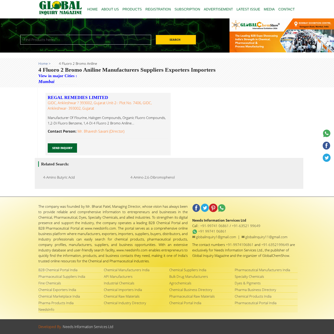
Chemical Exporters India (57, 289)
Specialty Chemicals (249, 276)
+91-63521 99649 (246, 225)
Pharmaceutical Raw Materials (192, 296)
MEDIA (269, 9)
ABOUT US (110, 9)
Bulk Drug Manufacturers (188, 276)
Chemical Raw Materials (122, 296)
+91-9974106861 (240, 244)
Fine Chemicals (49, 283)
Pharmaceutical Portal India (256, 303)
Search (175, 40)
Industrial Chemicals (119, 283)
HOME (92, 9)
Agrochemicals (180, 283)
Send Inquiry (62, 148)
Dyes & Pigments (248, 283)
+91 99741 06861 (212, 231)
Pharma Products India (56, 303)
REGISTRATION (158, 9)
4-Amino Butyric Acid (57, 177)
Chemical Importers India (123, 289)
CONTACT (286, 9)
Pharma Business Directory (255, 289)
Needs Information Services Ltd (88, 326)
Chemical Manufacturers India (127, 270)
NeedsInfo (46, 309)
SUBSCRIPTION (187, 9)
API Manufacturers (118, 276)
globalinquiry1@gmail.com (216, 237)
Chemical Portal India (185, 303)
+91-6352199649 (275, 244)
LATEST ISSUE (248, 9)
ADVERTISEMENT (218, 9)
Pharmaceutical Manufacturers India (262, 270)
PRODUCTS (132, 9)
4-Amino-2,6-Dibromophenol (151, 177)
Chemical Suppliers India (187, 270)
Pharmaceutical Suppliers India (61, 276)
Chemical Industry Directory (125, 303)
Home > (44, 63)
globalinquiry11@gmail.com (266, 237)
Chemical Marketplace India (59, 296)
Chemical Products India (253, 296)
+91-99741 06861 (215, 225)
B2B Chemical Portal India (57, 270)
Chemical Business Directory (190, 289)
